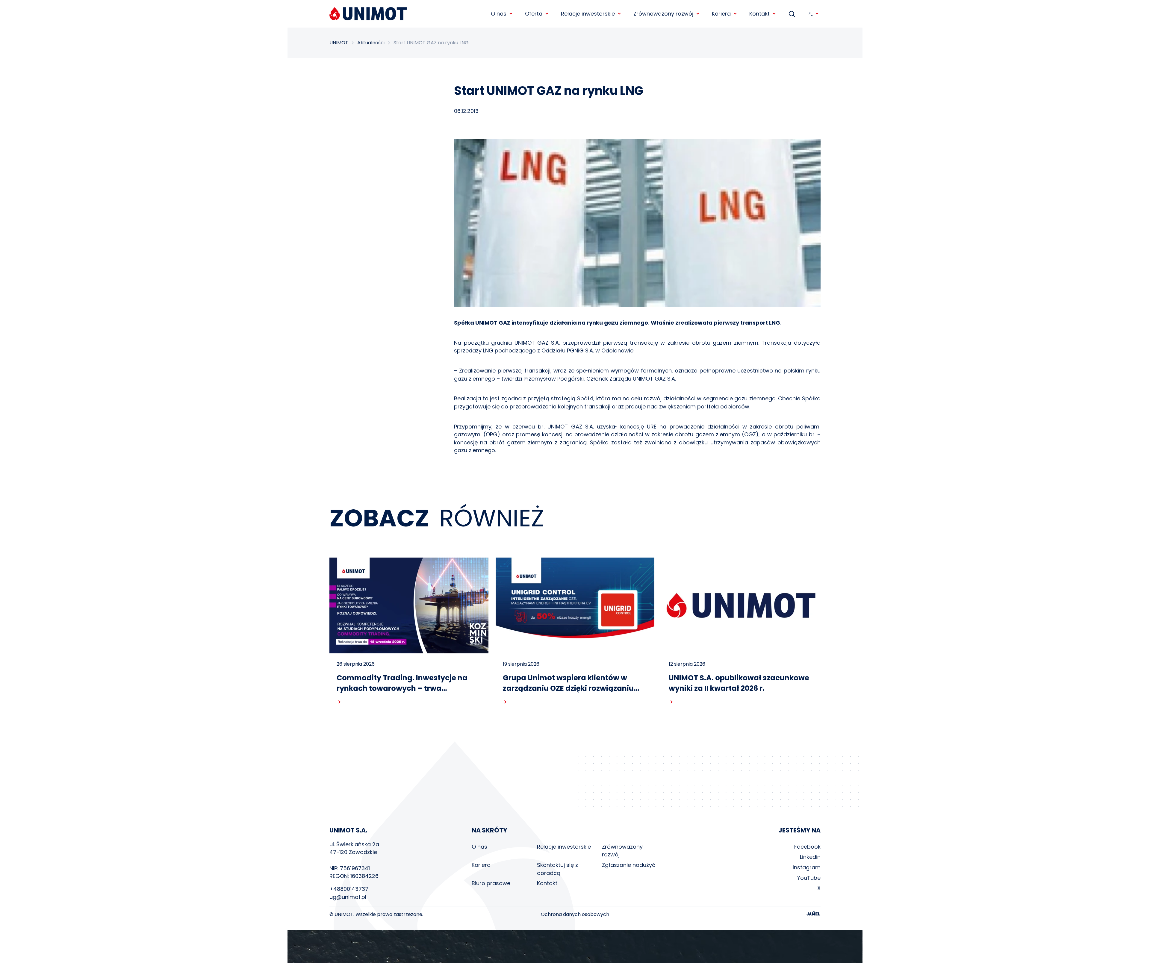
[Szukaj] (791, 13)
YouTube (809, 878)
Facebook (807, 846)
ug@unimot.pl (347, 897)
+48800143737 (348, 889)
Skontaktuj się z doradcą (557, 869)
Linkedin (810, 857)
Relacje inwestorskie (564, 846)
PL (809, 13)
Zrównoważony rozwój (622, 850)
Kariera (481, 865)
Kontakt (547, 883)
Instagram (807, 867)
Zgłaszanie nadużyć (628, 865)
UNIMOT (338, 43)
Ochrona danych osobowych (575, 914)
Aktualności (371, 43)
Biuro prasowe (491, 883)
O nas (479, 846)
